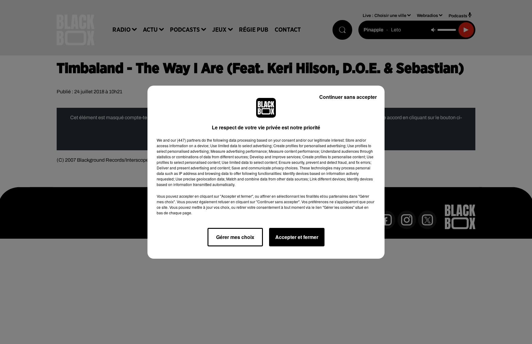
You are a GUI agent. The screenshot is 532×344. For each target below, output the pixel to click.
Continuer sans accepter (348, 96)
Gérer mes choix (235, 237)
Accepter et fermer (296, 237)
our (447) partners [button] (186, 140)
